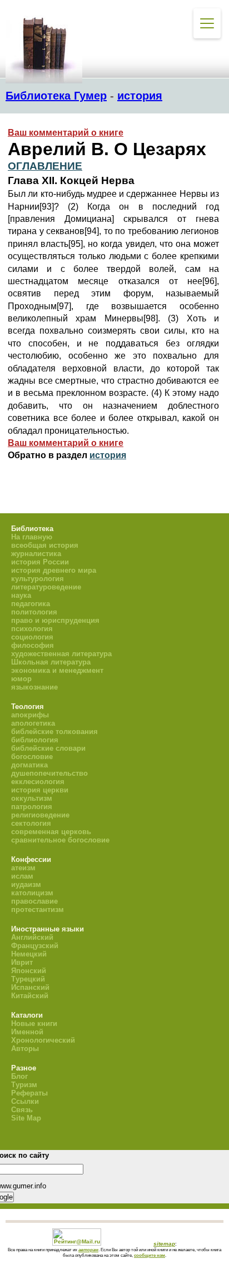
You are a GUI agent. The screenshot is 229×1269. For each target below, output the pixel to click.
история (139, 96)
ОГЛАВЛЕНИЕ (45, 166)
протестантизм (37, 909)
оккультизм (31, 798)
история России (40, 562)
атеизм (23, 868)
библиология (34, 740)
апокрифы (30, 715)
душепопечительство (49, 773)
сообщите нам (149, 1255)
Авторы (25, 1048)
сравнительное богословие (60, 840)
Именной (27, 1032)
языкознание (34, 687)
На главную (31, 537)
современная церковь (51, 831)
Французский (34, 945)
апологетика (33, 723)
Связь (22, 1110)
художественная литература (61, 654)
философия (32, 645)
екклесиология (37, 781)
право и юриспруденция (55, 620)
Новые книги (34, 1023)
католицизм (32, 893)
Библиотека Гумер (56, 96)
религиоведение (40, 815)
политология (34, 612)
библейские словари (48, 748)
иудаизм (26, 884)
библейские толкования (54, 731)
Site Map (26, 1118)
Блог (19, 1076)
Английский (32, 937)
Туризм (24, 1084)
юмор (21, 679)
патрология (31, 806)
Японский (28, 970)
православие (34, 901)
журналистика (36, 553)
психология (32, 628)
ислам (22, 876)
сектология (31, 823)
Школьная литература (51, 662)
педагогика (30, 603)
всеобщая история (44, 545)
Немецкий (29, 954)
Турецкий (28, 979)
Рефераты (29, 1093)
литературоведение (46, 587)
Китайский (29, 996)
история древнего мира (53, 570)
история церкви (39, 790)
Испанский (30, 987)
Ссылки (25, 1101)
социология (32, 637)
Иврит (22, 962)
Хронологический (43, 1040)
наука (21, 595)
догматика (29, 765)
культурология (37, 578)
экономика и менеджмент (57, 670)
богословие (32, 756)
